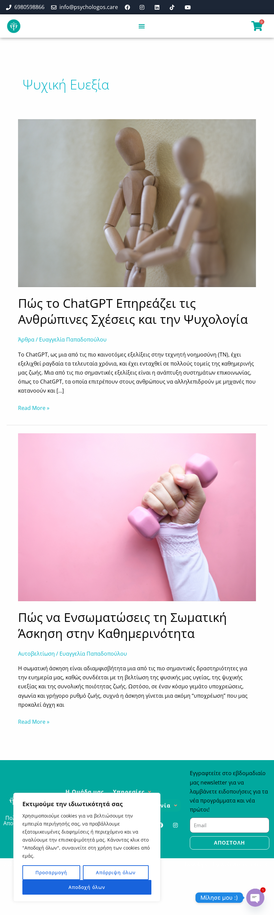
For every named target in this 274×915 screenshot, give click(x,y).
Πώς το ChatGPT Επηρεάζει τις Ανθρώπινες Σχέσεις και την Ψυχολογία (133, 310)
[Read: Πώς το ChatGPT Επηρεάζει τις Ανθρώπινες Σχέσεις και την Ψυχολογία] (137, 202)
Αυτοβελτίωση (36, 653)
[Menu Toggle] (141, 26)
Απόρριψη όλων (116, 872)
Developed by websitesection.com (228, 864)
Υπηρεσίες (129, 791)
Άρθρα (26, 339)
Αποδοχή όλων (86, 887)
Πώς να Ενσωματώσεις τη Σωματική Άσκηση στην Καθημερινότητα (122, 625)
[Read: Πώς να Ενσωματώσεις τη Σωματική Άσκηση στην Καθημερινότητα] (137, 516)
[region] (86, 847)
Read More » (33, 408)
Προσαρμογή (51, 872)
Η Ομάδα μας (84, 791)
